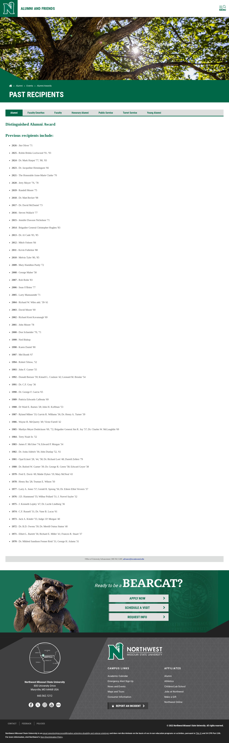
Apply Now (137, 598)
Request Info (137, 617)
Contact (12, 723)
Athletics (169, 681)
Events (29, 85)
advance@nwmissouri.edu (133, 559)
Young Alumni (154, 112)
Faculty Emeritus (36, 112)
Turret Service (130, 112)
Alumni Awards (44, 85)
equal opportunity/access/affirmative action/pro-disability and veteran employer (76, 733)
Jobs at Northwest (174, 691)
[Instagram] (44, 706)
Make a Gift (170, 696)
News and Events (117, 686)
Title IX (199, 733)
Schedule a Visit (137, 607)
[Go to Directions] (45, 675)
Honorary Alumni (80, 112)
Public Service (106, 112)
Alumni (19, 85)
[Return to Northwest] (9, 8)
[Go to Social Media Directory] (58, 706)
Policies (41, 723)
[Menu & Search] (222, 8)
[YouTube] (51, 706)
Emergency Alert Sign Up (120, 681)
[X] (38, 706)
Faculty (58, 112)
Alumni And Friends (38, 8)
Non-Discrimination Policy (51, 737)
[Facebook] (31, 706)
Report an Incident (128, 706)
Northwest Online (173, 701)
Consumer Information (119, 696)
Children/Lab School (175, 686)
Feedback (26, 723)
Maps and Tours (116, 691)
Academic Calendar (118, 675)
